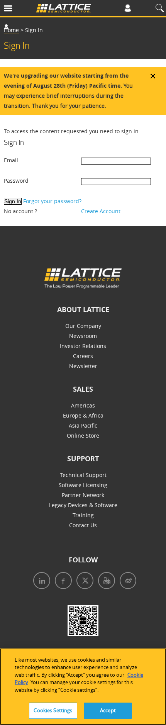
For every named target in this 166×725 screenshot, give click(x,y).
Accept (108, 710)
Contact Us (83, 525)
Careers (83, 356)
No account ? (20, 211)
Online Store (83, 435)
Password (16, 180)
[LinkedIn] (40, 581)
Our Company (83, 325)
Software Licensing (83, 485)
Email (11, 160)
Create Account (100, 211)
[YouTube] (105, 581)
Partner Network (83, 495)
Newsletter (83, 366)
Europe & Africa (83, 415)
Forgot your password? (52, 201)
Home (11, 30)
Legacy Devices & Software (83, 505)
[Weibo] (126, 581)
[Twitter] (83, 581)
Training (83, 515)
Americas (83, 405)
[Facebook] (62, 581)
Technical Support (83, 475)
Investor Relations (83, 346)
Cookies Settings (53, 710)
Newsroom (83, 336)
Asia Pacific (83, 425)
